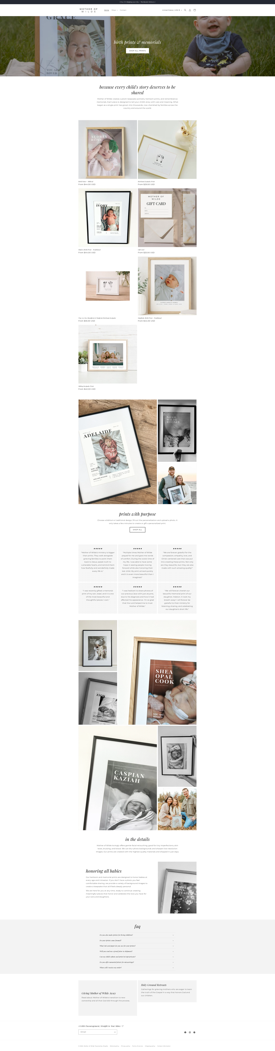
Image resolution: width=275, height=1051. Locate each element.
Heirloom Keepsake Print (146, 181)
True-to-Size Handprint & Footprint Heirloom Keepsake (97, 318)
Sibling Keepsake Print (86, 386)
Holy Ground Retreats (154, 985)
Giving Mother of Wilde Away (99, 993)
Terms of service (137, 1046)
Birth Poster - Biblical (85, 181)
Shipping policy (150, 1046)
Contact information (163, 1046)
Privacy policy (125, 1046)
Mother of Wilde (89, 1046)
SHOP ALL (137, 530)
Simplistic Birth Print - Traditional (150, 318)
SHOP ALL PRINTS (137, 51)
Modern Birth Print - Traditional (89, 250)
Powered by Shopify (101, 1046)
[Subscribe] (114, 1032)
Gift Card (141, 250)
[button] (114, 10)
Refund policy (114, 1046)
